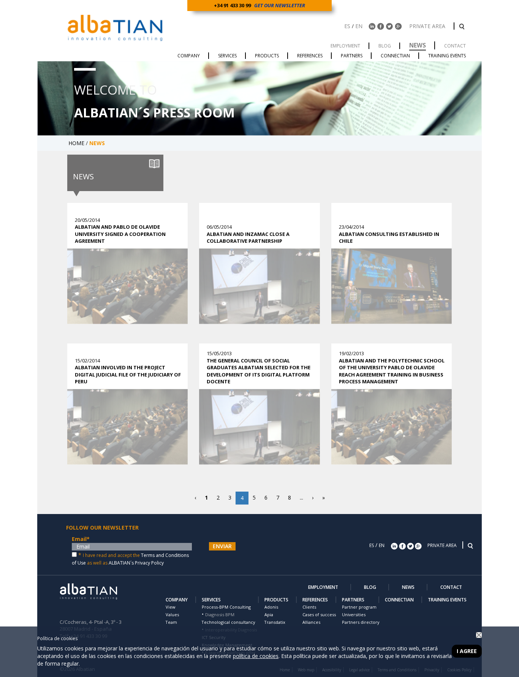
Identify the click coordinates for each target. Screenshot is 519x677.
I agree (467, 651)
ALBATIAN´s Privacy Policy (136, 563)
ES (347, 26)
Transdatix (274, 622)
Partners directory (360, 622)
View (170, 607)
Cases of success (319, 614)
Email (81, 539)
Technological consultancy (228, 622)
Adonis (271, 607)
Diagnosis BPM (219, 614)
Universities (354, 614)
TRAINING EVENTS (447, 599)
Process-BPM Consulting (226, 607)
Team (171, 622)
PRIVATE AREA (428, 26)
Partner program (359, 607)
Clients (309, 607)
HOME (76, 143)
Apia (268, 614)
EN (358, 26)
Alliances (311, 622)
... (301, 497)
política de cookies (255, 656)
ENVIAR (222, 546)
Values (172, 614)
